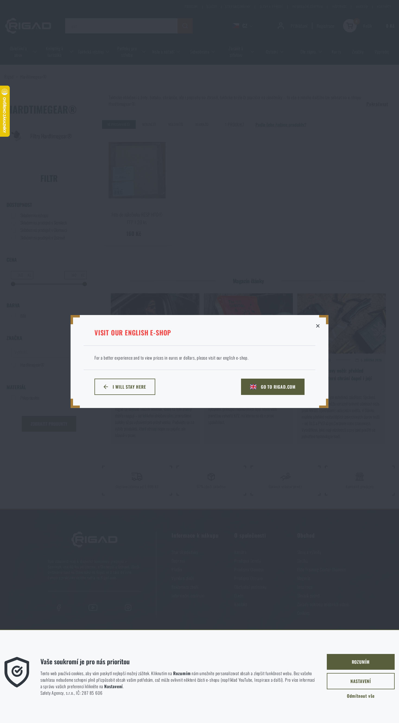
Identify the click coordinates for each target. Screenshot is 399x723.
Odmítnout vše (361, 696)
